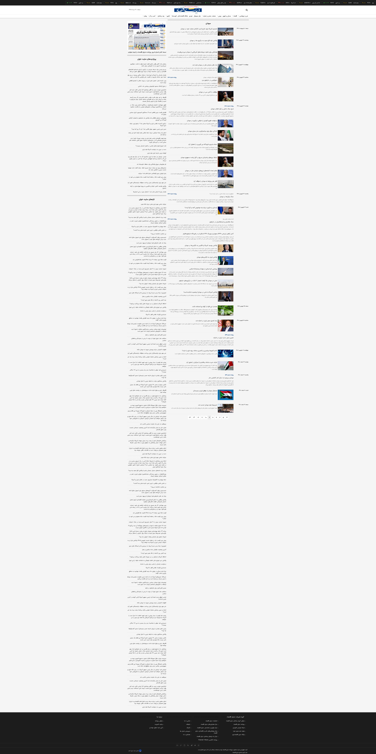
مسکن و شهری (227, 16)
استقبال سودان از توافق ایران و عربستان (205, 391)
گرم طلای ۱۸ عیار (251, 3)
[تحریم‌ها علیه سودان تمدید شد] (225, 408)
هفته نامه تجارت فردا (239, 731)
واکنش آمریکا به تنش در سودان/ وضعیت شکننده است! (200, 292)
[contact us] (180, 745)
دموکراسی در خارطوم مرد (209, 80)
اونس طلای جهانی (202, 3)
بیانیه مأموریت (159, 724)
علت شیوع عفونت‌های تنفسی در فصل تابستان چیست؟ (151, 146)
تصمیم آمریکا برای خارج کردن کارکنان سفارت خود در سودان (199, 29)
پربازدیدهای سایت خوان (146, 59)
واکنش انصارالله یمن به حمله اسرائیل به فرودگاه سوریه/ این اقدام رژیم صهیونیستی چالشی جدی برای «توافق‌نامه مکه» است (147, 412)
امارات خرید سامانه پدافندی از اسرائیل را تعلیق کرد (201, 362)
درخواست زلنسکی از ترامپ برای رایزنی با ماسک (153, 311)
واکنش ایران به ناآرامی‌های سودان (207, 257)
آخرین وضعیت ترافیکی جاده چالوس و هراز (154, 296)
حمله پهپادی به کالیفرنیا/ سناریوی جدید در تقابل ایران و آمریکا (149, 227)
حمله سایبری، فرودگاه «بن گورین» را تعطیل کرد (202, 144)
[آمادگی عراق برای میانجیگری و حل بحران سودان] (225, 135)
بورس (219, 16)
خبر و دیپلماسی (243, 16)
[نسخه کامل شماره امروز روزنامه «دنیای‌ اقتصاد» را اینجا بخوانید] (146, 35)
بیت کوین (318, 3)
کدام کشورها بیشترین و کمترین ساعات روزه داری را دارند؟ (199, 351)
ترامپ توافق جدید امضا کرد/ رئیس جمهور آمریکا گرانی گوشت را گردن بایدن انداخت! (147, 345)
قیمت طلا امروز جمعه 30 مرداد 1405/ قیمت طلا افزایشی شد (149, 513)
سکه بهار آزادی (157, 3)
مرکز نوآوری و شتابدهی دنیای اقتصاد (207, 728)
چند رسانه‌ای (160, 16)
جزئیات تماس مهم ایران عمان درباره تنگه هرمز (153, 204)
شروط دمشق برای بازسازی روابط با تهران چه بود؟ (152, 284)
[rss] (188, 745)
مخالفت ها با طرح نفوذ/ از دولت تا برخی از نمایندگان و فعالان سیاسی (148, 339)
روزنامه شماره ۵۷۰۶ (172, 219)
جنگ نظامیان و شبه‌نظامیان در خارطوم (222, 222)
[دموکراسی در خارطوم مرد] (225, 82)
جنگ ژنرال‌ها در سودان (227, 197)
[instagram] (198, 745)
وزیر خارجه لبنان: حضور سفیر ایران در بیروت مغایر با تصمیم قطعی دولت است (147, 82)
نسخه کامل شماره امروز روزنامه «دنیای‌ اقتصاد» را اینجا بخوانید (147, 52)
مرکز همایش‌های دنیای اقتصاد (209, 724)
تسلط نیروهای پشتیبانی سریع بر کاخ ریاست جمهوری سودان (199, 157)
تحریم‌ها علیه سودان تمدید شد (207, 405)
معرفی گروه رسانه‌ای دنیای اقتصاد (235, 721)
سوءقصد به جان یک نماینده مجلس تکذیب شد (153, 424)
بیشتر (145, 16)
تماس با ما (187, 721)
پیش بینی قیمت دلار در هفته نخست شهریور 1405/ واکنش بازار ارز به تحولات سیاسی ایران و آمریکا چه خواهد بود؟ (147, 541)
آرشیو (168, 16)
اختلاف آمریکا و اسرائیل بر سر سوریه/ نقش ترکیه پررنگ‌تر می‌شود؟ (148, 304)
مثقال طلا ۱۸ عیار (228, 3)
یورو (353, 3)
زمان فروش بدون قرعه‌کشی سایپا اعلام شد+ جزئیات (152, 173)
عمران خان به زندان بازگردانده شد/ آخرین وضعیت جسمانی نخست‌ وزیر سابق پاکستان (148, 429)
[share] (184, 745)
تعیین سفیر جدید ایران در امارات (223, 338)
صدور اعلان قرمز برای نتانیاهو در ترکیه (155, 335)
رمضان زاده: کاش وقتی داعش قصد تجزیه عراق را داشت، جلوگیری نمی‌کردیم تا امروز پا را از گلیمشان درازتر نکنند (148, 65)
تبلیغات (188, 724)
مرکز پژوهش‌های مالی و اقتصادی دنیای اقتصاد (206, 732)
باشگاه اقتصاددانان (183, 16)
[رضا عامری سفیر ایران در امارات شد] (225, 325)
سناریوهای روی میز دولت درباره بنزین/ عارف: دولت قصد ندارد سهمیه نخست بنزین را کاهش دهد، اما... (147, 169)
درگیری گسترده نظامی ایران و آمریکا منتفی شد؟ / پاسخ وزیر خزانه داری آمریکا (148, 125)
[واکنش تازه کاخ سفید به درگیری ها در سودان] (225, 43)
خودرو (191, 16)
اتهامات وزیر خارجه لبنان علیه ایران (156, 153)
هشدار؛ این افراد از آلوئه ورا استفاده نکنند (204, 306)
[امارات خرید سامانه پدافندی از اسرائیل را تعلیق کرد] (225, 365)
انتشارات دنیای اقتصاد (211, 721)
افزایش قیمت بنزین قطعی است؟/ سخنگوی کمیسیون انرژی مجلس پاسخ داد (148, 113)
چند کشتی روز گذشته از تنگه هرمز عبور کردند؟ (153, 300)
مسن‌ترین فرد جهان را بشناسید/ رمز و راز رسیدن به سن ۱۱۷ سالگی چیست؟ (148, 371)
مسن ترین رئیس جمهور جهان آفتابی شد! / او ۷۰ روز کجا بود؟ (149, 129)
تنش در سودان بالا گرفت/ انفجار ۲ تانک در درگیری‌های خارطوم (198, 281)
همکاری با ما (186, 735)
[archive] (177, 745)
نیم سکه (134, 3)
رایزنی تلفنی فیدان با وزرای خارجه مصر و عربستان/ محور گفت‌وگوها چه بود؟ (147, 377)
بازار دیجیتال (197, 16)
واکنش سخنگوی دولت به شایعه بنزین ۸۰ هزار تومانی (151, 381)
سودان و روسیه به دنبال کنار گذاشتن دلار (221, 378)
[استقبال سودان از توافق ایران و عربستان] (225, 395)
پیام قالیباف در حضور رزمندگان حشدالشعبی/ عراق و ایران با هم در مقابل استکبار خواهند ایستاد (148, 222)
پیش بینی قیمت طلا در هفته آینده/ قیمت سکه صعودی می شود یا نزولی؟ (147, 178)
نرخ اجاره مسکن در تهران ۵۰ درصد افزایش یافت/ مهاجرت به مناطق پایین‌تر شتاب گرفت (147, 319)
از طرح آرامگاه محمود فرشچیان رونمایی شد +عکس (152, 86)
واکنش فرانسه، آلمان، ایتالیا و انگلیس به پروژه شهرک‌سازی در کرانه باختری (148, 187)
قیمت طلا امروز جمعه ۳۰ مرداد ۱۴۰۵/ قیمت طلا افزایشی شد (149, 260)
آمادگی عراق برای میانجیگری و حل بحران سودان (202, 131)
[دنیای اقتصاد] (188, 10)
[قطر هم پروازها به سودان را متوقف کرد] (225, 184)
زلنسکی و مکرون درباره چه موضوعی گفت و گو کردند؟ (201, 208)
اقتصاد (235, 16)
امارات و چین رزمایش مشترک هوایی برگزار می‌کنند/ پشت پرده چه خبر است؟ (147, 358)
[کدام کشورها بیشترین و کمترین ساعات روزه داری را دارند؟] (225, 353)
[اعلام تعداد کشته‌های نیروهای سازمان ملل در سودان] (225, 174)
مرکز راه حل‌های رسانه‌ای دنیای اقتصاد (207, 736)
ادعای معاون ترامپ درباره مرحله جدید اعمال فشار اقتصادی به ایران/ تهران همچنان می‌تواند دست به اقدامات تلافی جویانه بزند (147, 449)
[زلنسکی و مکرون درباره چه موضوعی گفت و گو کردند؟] (225, 210)
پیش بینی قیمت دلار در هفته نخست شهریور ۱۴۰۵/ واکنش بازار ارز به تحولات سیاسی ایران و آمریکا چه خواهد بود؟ (147, 288)
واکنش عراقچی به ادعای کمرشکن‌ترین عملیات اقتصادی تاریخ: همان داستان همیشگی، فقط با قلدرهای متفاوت (148, 248)
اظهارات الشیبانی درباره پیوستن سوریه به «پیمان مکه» (151, 350)
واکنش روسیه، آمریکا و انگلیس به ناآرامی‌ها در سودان (201, 245)
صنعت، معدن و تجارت (209, 16)
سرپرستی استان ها (185, 731)
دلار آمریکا (274, 3)
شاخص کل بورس (297, 3)
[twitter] (195, 745)
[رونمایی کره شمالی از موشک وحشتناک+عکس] (225, 272)
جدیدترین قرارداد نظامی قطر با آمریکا (156, 315)
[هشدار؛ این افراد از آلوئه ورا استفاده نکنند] (225, 310)
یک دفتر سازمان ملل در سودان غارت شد (204, 65)
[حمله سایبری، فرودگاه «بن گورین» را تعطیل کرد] (225, 148)
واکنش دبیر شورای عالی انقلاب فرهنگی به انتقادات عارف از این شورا (147, 307)
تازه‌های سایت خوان (147, 199)
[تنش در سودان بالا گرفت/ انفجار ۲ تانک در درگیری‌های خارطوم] (225, 283)
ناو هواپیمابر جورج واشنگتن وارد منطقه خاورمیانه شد (151, 164)
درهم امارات (336, 3)
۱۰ (206, 417)
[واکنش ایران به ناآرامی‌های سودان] (225, 260)
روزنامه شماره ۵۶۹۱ (229, 375)
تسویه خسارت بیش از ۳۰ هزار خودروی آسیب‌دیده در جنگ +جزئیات (147, 269)
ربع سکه (372, 3)
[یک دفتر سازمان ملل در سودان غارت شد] (225, 68)
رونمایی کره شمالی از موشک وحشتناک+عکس (203, 269)
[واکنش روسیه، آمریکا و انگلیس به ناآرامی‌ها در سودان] (225, 248)
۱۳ (194, 417)
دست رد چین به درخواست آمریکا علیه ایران (154, 150)
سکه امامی (179, 3)
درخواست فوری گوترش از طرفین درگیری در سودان (202, 121)
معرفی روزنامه (159, 721)
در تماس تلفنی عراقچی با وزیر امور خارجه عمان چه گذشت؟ (149, 230)
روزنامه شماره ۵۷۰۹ (172, 77)
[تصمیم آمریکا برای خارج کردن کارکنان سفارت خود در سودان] (225, 32)
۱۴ (190, 417)
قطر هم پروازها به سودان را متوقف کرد (205, 181)
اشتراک (188, 728)
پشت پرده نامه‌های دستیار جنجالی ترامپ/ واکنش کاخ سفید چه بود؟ (147, 217)
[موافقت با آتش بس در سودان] (225, 96)
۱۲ (198, 417)
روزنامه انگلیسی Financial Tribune (207, 740)
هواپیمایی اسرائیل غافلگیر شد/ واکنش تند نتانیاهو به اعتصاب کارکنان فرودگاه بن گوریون (147, 119)
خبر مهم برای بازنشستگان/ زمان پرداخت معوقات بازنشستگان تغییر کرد (147, 183)
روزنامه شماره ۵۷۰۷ (172, 194)
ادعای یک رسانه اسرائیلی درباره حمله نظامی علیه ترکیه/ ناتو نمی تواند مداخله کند (147, 134)
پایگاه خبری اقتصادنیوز (238, 735)
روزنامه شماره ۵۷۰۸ (229, 106)
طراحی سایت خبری (135, 751)
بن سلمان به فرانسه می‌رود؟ (158, 234)
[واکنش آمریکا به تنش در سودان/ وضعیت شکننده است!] (225, 296)
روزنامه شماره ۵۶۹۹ (229, 335)
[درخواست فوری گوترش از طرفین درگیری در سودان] (225, 123)
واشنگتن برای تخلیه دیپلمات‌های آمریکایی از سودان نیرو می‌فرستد (197, 52)
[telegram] (191, 745)
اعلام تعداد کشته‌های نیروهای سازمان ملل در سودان (201, 171)
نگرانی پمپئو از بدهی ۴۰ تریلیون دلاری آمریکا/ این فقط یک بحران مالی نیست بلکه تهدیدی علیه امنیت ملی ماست (148, 386)
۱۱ (202, 417)
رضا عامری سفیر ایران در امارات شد (206, 321)
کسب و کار (152, 16)
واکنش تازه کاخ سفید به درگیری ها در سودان (203, 40)
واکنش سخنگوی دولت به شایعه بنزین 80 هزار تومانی (151, 634)
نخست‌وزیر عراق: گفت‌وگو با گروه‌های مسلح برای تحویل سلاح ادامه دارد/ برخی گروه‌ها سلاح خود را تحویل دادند (147, 238)
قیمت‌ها (174, 16)
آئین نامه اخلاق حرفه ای (156, 728)
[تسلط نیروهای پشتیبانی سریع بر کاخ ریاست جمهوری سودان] (225, 161)
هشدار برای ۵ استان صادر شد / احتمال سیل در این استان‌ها (149, 192)
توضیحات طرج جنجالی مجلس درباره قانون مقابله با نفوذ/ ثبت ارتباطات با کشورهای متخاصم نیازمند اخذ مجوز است (148, 330)
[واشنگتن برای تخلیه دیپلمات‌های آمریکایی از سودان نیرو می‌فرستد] (225, 55)
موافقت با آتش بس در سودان (208, 92)
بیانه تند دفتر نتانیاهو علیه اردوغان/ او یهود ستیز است (151, 243)
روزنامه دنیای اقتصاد (239, 724)
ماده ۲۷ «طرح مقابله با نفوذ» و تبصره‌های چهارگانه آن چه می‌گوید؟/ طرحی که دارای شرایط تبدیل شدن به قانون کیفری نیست (147, 273)
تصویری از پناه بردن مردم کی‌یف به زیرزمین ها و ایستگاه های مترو (147, 293)
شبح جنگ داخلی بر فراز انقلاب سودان (222, 109)
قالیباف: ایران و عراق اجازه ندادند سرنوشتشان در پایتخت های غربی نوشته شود (148, 391)
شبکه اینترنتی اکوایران (239, 728)
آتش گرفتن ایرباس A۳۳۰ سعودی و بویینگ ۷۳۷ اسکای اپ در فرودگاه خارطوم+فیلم (208, 234)
